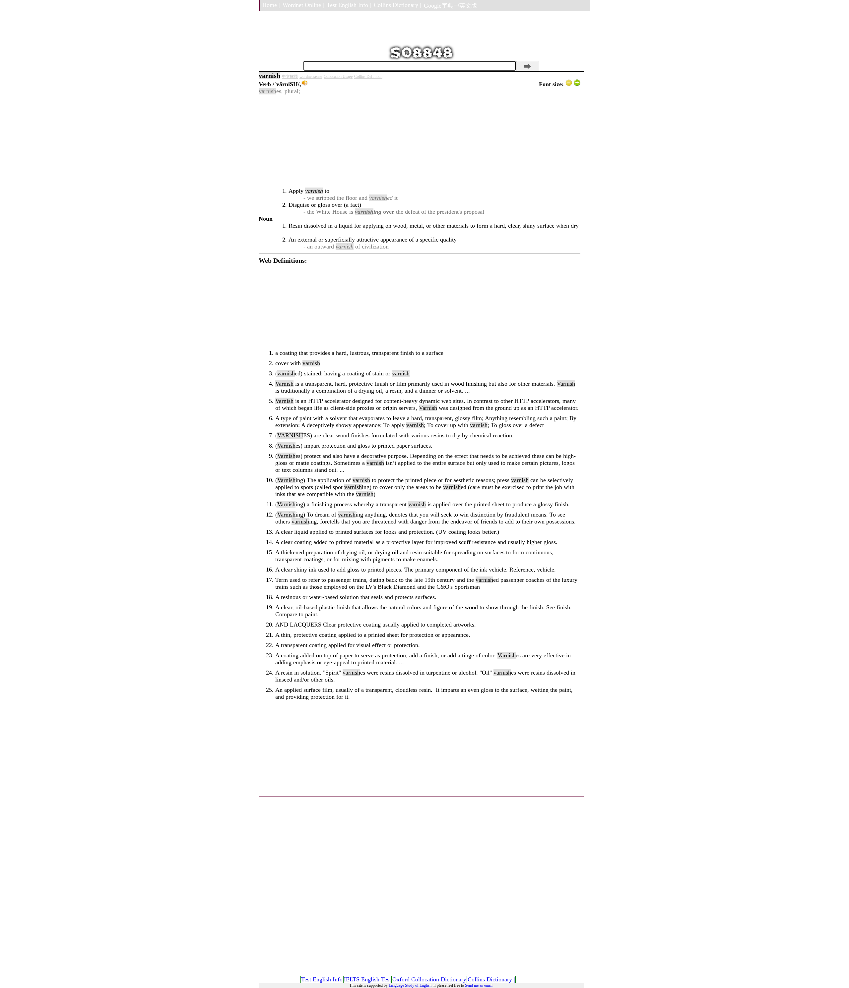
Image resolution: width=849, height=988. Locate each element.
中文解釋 (290, 76)
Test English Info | (349, 5)
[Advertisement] (419, 141)
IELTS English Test (367, 979)
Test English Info (322, 979)
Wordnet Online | (303, 5)
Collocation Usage (338, 76)
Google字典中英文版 (450, 5)
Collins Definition (368, 76)
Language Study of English (410, 985)
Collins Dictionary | (397, 5)
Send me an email (478, 985)
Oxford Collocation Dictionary (429, 979)
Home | (271, 5)
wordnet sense (310, 76)
